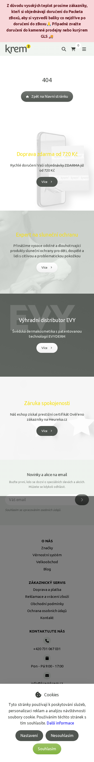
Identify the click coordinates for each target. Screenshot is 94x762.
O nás (47, 541)
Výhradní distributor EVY (47, 320)
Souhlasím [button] (47, 749)
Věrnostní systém (47, 555)
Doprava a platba (47, 590)
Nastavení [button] (29, 735)
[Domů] (18, 49)
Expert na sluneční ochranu (47, 235)
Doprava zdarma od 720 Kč (47, 154)
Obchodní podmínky (47, 604)
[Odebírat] (82, 499)
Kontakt (47, 618)
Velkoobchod (47, 562)
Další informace (60, 723)
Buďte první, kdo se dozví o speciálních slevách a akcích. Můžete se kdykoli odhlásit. (47, 484)
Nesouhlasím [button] (62, 735)
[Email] (47, 675)
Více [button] (44, 181)
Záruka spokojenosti (47, 403)
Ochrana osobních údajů (47, 611)
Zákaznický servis (47, 583)
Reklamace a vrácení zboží (47, 596)
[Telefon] (47, 641)
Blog (47, 569)
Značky (47, 548)
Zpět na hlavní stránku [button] (49, 96)
